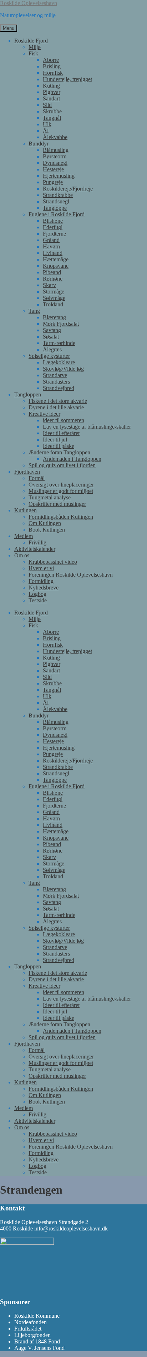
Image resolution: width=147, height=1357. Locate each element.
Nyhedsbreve (44, 587)
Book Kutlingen (47, 530)
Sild (47, 105)
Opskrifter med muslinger (57, 504)
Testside (38, 600)
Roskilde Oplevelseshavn (28, 3)
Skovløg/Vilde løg (63, 369)
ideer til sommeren (63, 420)
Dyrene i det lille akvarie (56, 407)
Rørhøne (52, 279)
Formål (37, 478)
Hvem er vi (41, 568)
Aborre (51, 60)
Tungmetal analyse (50, 497)
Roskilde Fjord (31, 41)
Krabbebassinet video (53, 562)
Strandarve (55, 375)
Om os (21, 555)
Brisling (52, 66)
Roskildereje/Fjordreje (68, 189)
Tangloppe (55, 208)
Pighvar (51, 92)
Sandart (51, 98)
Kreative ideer (44, 414)
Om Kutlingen (45, 523)
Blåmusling (56, 150)
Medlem (23, 536)
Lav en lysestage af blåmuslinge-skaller (87, 427)
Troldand (53, 304)
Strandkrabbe (58, 195)
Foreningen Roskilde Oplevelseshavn (71, 575)
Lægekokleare (59, 362)
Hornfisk (53, 73)
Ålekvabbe (55, 137)
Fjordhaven (27, 472)
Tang (34, 311)
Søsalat (51, 337)
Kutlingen (25, 510)
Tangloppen (27, 394)
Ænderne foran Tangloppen (59, 452)
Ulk (47, 124)
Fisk (33, 53)
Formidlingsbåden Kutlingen (61, 517)
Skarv (49, 285)
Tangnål (52, 118)
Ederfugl (52, 227)
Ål (46, 131)
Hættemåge (56, 259)
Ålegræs (52, 349)
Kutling (51, 86)
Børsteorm (54, 156)
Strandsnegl (56, 201)
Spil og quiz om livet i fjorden (62, 465)
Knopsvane (56, 266)
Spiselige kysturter (49, 356)
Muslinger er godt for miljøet (61, 491)
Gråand (51, 240)
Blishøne (53, 221)
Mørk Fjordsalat (61, 324)
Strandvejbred (58, 388)
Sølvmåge (54, 298)
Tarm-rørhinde (59, 343)
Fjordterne (54, 234)
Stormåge (53, 291)
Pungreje (53, 182)
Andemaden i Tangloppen (72, 459)
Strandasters (56, 382)
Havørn (51, 246)
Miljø (35, 47)
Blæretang (54, 317)
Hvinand (52, 253)
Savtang (52, 330)
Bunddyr (39, 143)
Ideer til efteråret (61, 433)
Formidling (41, 581)
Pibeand (52, 272)
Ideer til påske (58, 446)
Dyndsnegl (55, 163)
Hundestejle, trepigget (67, 79)
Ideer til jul (55, 439)
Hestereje (53, 169)
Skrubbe (52, 111)
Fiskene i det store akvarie (58, 401)
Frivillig (37, 542)
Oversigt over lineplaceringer (61, 485)
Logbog (37, 594)
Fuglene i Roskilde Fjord (57, 214)
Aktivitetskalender (34, 549)
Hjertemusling (59, 176)
